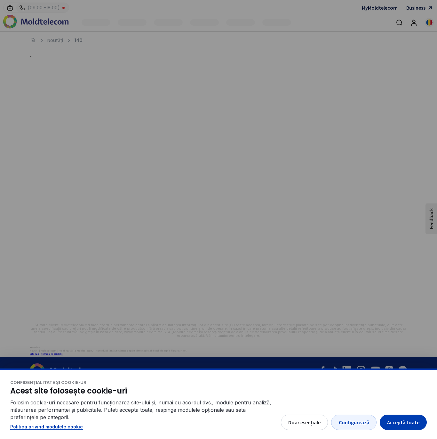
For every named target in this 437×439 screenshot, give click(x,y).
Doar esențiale (304, 422)
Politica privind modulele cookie (46, 426)
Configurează (354, 422)
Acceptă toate (403, 422)
